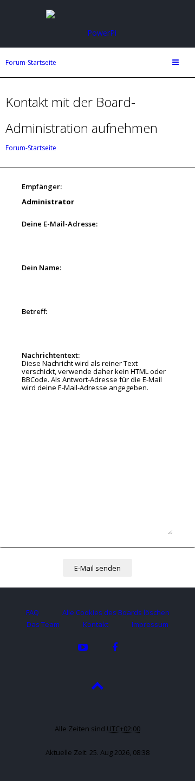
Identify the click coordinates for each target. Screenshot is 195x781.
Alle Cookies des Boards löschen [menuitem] (116, 612)
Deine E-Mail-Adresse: (60, 224)
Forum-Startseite (30, 62)
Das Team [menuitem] (43, 624)
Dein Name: (41, 267)
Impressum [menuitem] (150, 624)
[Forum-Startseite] (97, 23)
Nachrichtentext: (51, 355)
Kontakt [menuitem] (95, 624)
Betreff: (34, 311)
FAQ (32, 612)
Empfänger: (42, 186)
